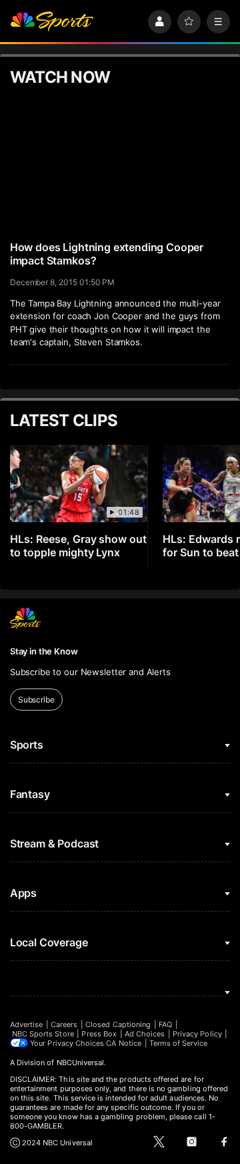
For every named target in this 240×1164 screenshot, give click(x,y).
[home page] (52, 21)
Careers (64, 1024)
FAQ (165, 1024)
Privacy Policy (197, 1033)
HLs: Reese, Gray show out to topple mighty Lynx (78, 545)
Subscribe (36, 700)
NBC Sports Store (43, 1033)
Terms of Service (178, 1043)
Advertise (26, 1024)
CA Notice (123, 1043)
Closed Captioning (118, 1024)
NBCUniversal (81, 1062)
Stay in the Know (44, 651)
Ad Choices (145, 1033)
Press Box (99, 1033)
